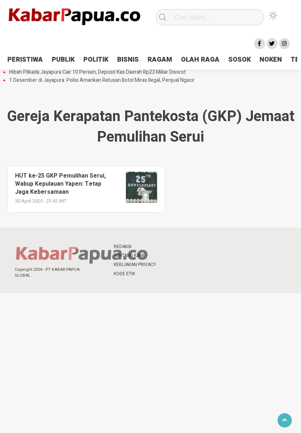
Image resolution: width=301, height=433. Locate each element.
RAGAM (160, 60)
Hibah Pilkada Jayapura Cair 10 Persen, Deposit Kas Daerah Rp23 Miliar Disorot (97, 72)
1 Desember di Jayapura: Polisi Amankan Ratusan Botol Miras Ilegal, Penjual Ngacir (102, 80)
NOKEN (271, 60)
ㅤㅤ (169, 246)
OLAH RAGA (200, 60)
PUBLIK (63, 60)
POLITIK (95, 60)
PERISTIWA (25, 60)
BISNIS (128, 60)
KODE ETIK (124, 273)
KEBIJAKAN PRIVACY (135, 264)
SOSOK (239, 60)
